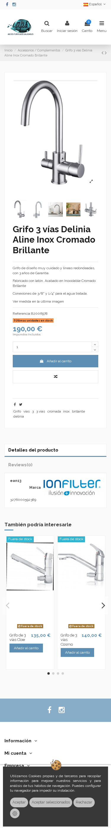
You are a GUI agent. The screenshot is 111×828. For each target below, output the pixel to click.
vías (26, 411)
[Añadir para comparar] (55, 376)
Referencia (21, 313)
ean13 (15, 481)
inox (66, 411)
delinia (18, 416)
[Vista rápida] (33, 628)
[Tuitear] (20, 404)
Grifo (17, 411)
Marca (35, 488)
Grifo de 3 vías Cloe (17, 637)
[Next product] (106, 53)
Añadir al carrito (59, 361)
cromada (54, 411)
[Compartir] (15, 404)
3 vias (40, 411)
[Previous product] (103, 53)
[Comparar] (26, 628)
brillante (78, 411)
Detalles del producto (33, 449)
